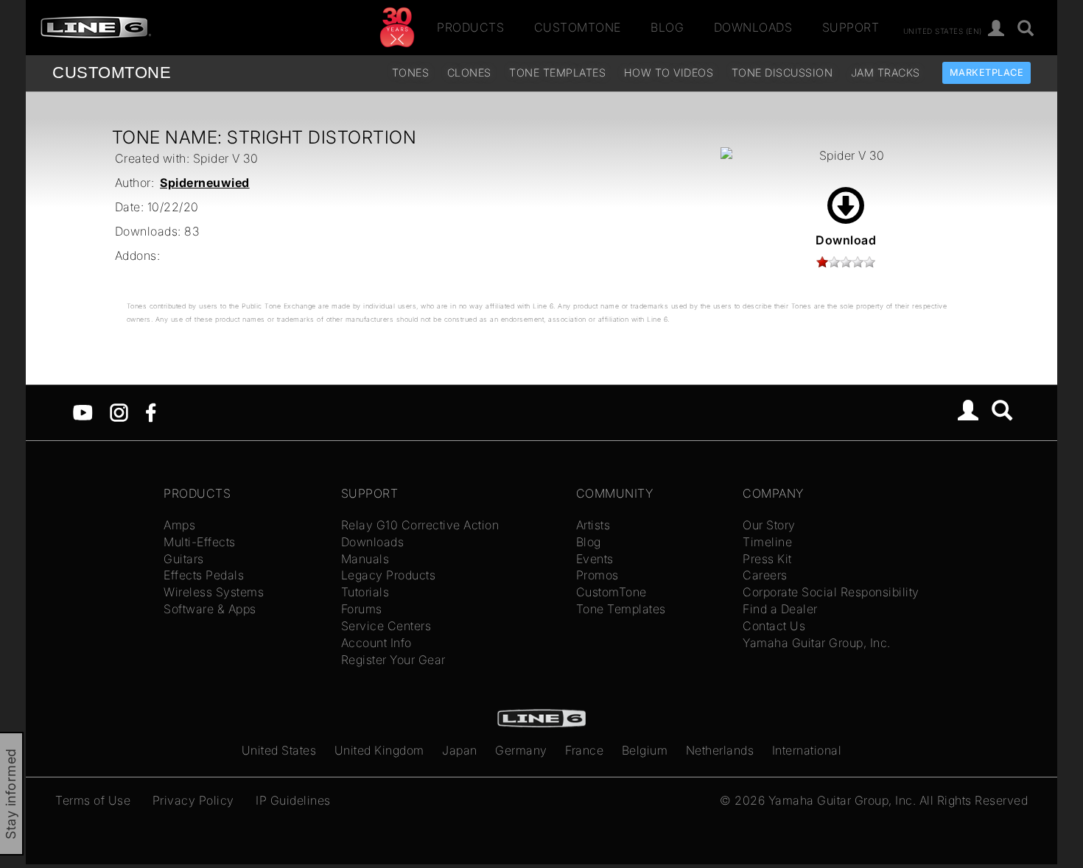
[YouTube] (83, 411)
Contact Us (774, 625)
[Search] (1025, 29)
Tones (411, 72)
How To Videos (669, 72)
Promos (597, 575)
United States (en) (942, 30)
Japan (459, 750)
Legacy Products (388, 575)
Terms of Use (92, 800)
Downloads (753, 27)
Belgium (645, 750)
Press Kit (767, 558)
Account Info (376, 642)
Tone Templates (557, 72)
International (807, 750)
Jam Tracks (885, 72)
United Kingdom (379, 750)
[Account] (996, 29)
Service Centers (386, 625)
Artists (593, 525)
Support (851, 27)
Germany (521, 750)
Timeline (767, 541)
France (584, 750)
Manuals (365, 558)
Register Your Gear (393, 659)
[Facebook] (150, 411)
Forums (361, 608)
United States (279, 750)
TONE (111, 72)
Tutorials (365, 592)
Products (470, 27)
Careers (765, 575)
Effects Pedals (204, 575)
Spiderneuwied (205, 182)
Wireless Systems (214, 592)
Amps (179, 525)
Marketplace (987, 72)
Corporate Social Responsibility (831, 592)
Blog (667, 27)
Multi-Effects (200, 541)
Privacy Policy (193, 800)
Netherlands (720, 750)
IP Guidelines (293, 800)
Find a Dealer (780, 608)
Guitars (184, 558)
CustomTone (577, 27)
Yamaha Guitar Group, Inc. (817, 642)
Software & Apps (210, 608)
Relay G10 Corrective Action (420, 525)
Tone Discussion (782, 72)
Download (846, 240)
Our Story (769, 525)
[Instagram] (119, 411)
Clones (469, 72)
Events (595, 558)
